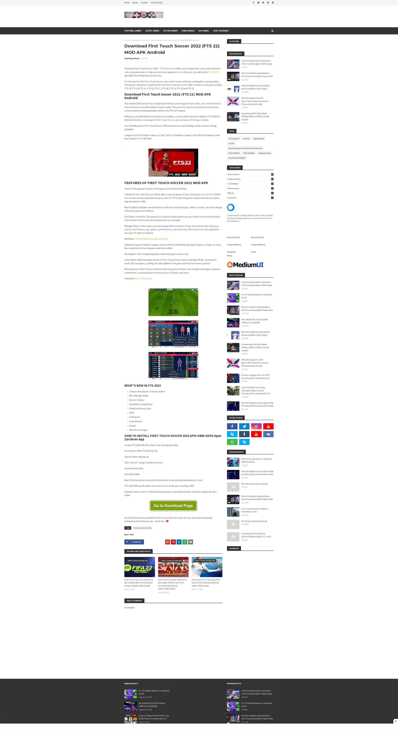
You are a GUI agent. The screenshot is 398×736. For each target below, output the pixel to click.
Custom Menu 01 (234, 244)
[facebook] (253, 2)
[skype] (272, 2)
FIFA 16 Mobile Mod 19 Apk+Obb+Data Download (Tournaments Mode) (254, 101)
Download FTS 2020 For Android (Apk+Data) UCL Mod (256, 535)
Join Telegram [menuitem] (220, 30)
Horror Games (250, 188)
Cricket (231, 143)
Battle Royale (259, 138)
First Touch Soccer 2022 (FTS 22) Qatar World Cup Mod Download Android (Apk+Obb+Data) (172, 584)
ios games (250, 198)
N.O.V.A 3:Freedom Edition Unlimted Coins (254, 510)
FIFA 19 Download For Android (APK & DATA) (256, 460)
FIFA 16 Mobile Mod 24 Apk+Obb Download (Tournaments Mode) (257, 404)
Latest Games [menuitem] (152, 30)
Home (127, 2)
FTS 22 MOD (213, 72)
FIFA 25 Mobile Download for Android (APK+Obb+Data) (255, 87)
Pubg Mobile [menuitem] (188, 30)
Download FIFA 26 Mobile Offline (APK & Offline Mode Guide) (255, 116)
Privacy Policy (157, 2)
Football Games (264, 153)
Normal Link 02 (257, 237)
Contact (144, 2)
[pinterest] (263, 2)
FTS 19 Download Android (254, 521)
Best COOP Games (143, 278)
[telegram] (258, 2)
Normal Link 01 (233, 237)
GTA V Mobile (250, 184)
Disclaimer (231, 252)
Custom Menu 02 (258, 244)
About (135, 2)
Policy (229, 255)
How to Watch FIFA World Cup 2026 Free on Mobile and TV (154, 717)
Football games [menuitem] (132, 30)
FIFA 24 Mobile (249, 153)
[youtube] (268, 426)
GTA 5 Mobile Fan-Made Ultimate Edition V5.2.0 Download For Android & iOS (255, 390)
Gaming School (132, 58)
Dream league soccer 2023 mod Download (245, 148)
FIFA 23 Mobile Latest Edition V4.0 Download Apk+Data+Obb (257, 74)
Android (246, 138)
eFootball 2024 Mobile (237, 158)
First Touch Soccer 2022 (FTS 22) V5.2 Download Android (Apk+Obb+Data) (206, 582)
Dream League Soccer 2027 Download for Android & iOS (255, 376)
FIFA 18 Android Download (254, 484)
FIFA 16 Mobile (234, 153)
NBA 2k (250, 193)
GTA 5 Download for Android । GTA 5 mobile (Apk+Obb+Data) (256, 62)
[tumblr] (244, 434)
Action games (234, 138)
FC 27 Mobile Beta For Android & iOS (256, 296)
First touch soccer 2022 (140, 40)
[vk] (268, 434)
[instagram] (256, 426)
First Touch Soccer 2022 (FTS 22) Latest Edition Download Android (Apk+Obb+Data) (138, 582)
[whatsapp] (232, 442)
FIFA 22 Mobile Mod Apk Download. (151, 238)
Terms (253, 252)
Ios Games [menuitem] (204, 30)
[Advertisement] (199, 729)
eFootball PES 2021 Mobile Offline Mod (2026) (254, 321)
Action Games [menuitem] (170, 30)
